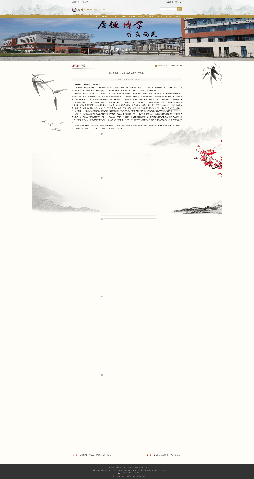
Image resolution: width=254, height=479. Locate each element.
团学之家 (159, 16)
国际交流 (179, 66)
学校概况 (104, 16)
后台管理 (170, 2)
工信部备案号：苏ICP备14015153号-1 (137, 467)
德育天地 (123, 16)
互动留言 (177, 16)
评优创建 (168, 16)
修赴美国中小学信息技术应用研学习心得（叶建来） (96, 455)
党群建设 (150, 16)
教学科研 (132, 16)
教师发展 (141, 16)
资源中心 (178, 2)
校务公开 (113, 16)
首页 (95, 16)
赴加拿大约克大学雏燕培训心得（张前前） (167, 455)
